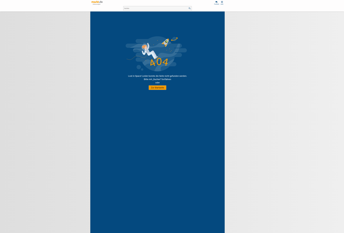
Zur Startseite (157, 87)
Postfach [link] (216, 4)
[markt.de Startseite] (97, 2)
